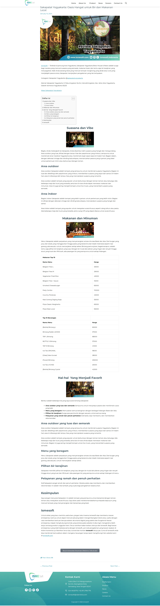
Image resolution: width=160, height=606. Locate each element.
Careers (108, 3)
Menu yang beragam (52, 114)
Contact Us (118, 3)
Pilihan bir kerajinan (52, 116)
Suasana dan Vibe (49, 101)
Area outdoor (50, 103)
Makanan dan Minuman (51, 107)
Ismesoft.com (48, 535)
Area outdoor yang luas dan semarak (57, 112)
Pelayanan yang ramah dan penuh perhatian (60, 118)
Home (73, 3)
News (100, 3)
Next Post (115, 566)
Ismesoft (44, 66)
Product (92, 3)
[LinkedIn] (33, 590)
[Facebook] (26, 590)
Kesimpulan (47, 120)
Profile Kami (106, 582)
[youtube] (30, 590)
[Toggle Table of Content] (72, 98)
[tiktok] (37, 590)
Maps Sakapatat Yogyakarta (51, 90)
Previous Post (46, 566)
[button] (82, 3)
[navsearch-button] (126, 3)
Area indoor (49, 105)
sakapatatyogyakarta (75, 78)
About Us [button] (82, 3)
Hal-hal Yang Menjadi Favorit (53, 110)
